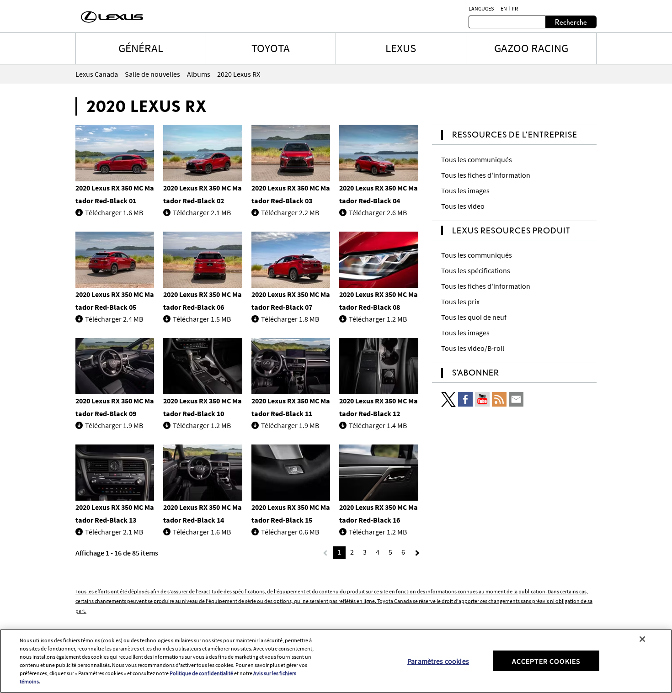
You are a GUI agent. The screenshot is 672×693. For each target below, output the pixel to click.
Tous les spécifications (475, 270)
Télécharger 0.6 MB (290, 531)
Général (140, 48)
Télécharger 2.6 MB (378, 212)
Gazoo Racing (531, 48)
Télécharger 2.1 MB (202, 212)
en (504, 8)
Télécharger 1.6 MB (114, 212)
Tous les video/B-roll (472, 348)
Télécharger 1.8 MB (290, 318)
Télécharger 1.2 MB (378, 318)
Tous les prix (460, 301)
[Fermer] (642, 639)
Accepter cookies (546, 660)
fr (515, 8)
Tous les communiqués (476, 159)
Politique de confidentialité (201, 673)
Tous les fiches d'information (485, 175)
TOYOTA (270, 48)
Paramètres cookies (438, 660)
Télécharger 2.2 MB (290, 212)
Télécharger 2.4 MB (114, 318)
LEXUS (400, 48)
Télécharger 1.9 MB (114, 425)
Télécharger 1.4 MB (378, 425)
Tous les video (463, 206)
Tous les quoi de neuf (474, 317)
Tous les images (465, 190)
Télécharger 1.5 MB (202, 318)
